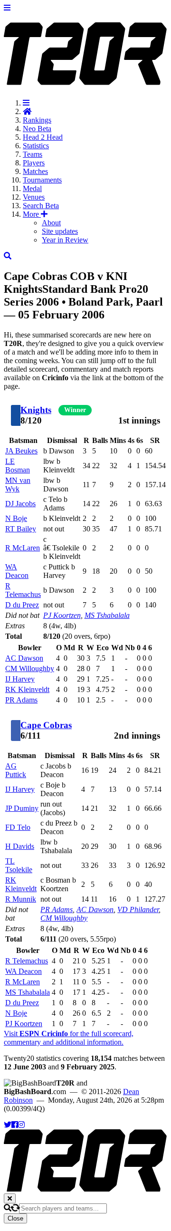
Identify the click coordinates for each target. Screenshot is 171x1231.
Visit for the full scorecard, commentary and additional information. (68, 1037)
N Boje (16, 518)
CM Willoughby (29, 668)
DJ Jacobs (20, 504)
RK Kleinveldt (27, 689)
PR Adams (21, 700)
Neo (37, 129)
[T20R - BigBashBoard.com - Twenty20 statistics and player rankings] (85, 79)
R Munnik (20, 899)
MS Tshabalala (107, 615)
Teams (32, 154)
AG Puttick (15, 770)
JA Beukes (21, 451)
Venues (34, 197)
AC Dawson (24, 658)
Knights (35, 410)
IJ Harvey (20, 679)
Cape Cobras (46, 725)
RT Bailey (20, 529)
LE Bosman (17, 465)
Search (41, 206)
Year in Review (65, 240)
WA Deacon (16, 571)
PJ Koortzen (62, 615)
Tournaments (42, 180)
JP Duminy (21, 808)
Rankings (37, 120)
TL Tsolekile (18, 865)
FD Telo (17, 827)
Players (34, 163)
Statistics (36, 146)
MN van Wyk (17, 484)
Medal (32, 188)
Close (15, 1218)
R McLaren (22, 548)
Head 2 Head (43, 137)
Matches (35, 171)
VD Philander (138, 909)
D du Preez (22, 605)
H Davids (19, 846)
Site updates (60, 231)
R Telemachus (23, 590)
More (32, 214)
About (51, 223)
